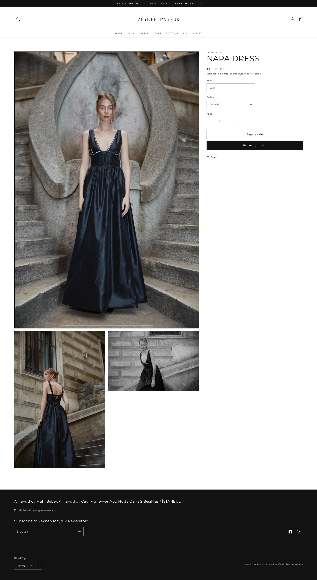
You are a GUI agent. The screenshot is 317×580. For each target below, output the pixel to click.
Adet (209, 113)
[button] (18, 19)
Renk (209, 80)
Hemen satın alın (255, 145)
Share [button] (214, 157)
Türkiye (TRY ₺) (25, 565)
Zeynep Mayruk (260, 564)
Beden (210, 97)
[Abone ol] (79, 531)
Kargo (225, 73)
